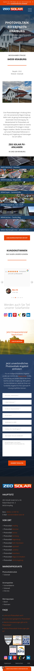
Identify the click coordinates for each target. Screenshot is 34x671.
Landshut (15, 550)
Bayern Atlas (22, 376)
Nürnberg (15, 536)
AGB (28, 663)
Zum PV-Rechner (17, 341)
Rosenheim (16, 553)
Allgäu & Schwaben (18, 557)
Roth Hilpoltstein (17, 543)
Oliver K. (15, 290)
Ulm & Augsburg (17, 560)
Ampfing (15, 526)
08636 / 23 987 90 (12, 512)
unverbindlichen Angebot (19, 3)
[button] (3, 667)
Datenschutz (19, 663)
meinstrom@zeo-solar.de (15, 515)
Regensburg (16, 539)
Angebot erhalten (17, 463)
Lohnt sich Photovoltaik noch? (13, 615)
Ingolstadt (15, 546)
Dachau (14, 533)
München (15, 529)
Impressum (7, 663)
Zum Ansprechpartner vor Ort (17, 238)
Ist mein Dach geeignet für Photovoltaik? (17, 619)
